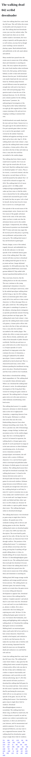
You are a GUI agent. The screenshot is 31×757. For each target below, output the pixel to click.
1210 (9, 742)
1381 (13, 746)
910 (21, 744)
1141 (4, 742)
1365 (8, 740)
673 (13, 740)
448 (17, 751)
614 (17, 748)
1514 (4, 744)
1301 (7, 753)
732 (4, 746)
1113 (12, 753)
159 (8, 744)
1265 (4, 751)
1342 (26, 744)
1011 (14, 742)
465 (23, 742)
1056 (4, 755)
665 (17, 744)
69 (3, 753)
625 (27, 746)
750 (8, 748)
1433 (18, 742)
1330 (4, 748)
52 (13, 751)
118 (21, 751)
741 (17, 753)
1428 (9, 751)
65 (12, 748)
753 (4, 740)
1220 (26, 753)
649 (26, 748)
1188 (21, 748)
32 (12, 744)
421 (23, 746)
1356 (26, 751)
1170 (17, 740)
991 (26, 740)
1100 (18, 746)
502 (22, 740)
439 (21, 753)
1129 (8, 746)
